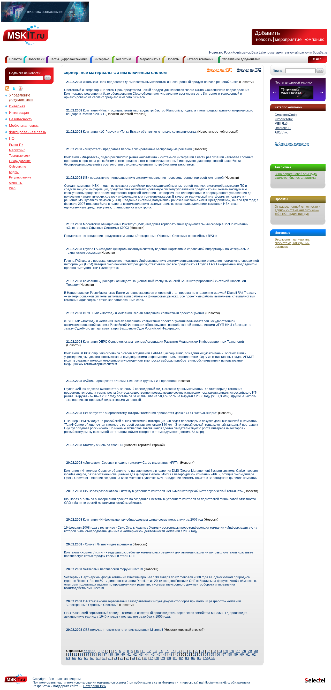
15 (167, 651)
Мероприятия (150, 59)
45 (153, 654)
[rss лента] (8, 88)
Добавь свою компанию (292, 143)
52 (194, 654)
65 (80, 658)
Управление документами (241, 59)
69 (104, 658)
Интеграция (19, 113)
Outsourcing (17, 166)
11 (143, 651)
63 (68, 658)
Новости (15, 59)
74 (133, 658)
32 (75, 654)
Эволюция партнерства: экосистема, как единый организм (292, 243)
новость (264, 39)
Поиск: (277, 71)
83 (187, 658)
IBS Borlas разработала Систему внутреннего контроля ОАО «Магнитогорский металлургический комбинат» (154, 491)
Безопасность (20, 119)
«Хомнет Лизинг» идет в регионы (99, 544)
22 (208, 651)
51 (188, 654)
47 (165, 654)
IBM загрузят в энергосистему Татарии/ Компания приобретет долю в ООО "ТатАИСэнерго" (141, 413)
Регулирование (20, 177)
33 (81, 654)
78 (157, 658)
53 (200, 654)
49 (176, 654)
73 (127, 658)
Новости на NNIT (219, 69)
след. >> (209, 658)
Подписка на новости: (25, 73)
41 (129, 654)
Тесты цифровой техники (68, 59)
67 (92, 658)
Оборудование (20, 161)
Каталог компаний (200, 59)
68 (98, 658)
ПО (11, 138)
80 (169, 658)
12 (149, 651)
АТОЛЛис (281, 132)
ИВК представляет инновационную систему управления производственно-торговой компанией (145, 177)
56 (218, 654)
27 (238, 651)
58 (230, 654)
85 (199, 658)
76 (145, 658)
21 (202, 651)
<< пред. (90, 651)
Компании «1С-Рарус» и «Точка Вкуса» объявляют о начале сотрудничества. (131, 131)
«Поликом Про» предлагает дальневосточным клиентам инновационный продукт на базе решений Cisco (152, 82)
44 (147, 654)
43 (141, 654)
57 (224, 654)
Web (12, 188)
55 (212, 654)
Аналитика (124, 59)
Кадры (14, 172)
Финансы (15, 183)
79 (163, 658)
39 (117, 654)
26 (232, 651)
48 (170, 654)
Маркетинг (17, 150)
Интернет (17, 106)
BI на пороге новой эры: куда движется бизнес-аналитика (296, 175)
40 (123, 654)
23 (214, 651)
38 (111, 654)
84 (193, 658)
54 (206, 654)
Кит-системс (284, 119)
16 (173, 651)
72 (121, 658)
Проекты (173, 59)
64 (74, 658)
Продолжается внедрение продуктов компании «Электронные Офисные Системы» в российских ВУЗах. (141, 236)
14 (161, 651)
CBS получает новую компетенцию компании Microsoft (114, 630)
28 (244, 651)
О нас (317, 59)
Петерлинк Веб (94, 686)
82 (181, 658)
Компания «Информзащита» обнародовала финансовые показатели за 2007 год (134, 519)
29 (250, 651)
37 (105, 654)
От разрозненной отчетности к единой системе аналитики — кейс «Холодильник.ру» (297, 210)
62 (254, 654)
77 (151, 658)
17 (178, 651)
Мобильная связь (24, 126)
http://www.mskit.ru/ (217, 682)
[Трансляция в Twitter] (15, 88)
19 (190, 651)
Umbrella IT (283, 128)
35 (93, 654)
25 (226, 651)
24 (220, 651)
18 (184, 651)
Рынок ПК (16, 145)
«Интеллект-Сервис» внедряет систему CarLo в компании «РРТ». (122, 462)
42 (135, 654)
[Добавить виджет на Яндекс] (21, 88)
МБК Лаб (281, 123)
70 (109, 658)
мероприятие (288, 39)
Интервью (101, 59)
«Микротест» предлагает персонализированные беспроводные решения (129, 149)
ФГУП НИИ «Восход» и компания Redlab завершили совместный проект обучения (135, 313)
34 (87, 654)
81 (175, 658)
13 (155, 651)
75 (139, 658)
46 (159, 654)
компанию (314, 39)
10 (137, 651)
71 (115, 658)
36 (99, 654)
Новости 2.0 (36, 59)
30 (256, 651)
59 (236, 654)
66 (86, 658)
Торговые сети (19, 156)
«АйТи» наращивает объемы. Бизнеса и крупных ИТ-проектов (120, 381)
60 (242, 654)
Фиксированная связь (27, 132)
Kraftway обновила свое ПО (94, 445)
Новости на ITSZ (249, 69)
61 (248, 654)
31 (69, 654)
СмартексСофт (286, 115)
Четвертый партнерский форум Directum (104, 569)
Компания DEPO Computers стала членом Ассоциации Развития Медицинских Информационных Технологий (155, 341)
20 (196, 651)
